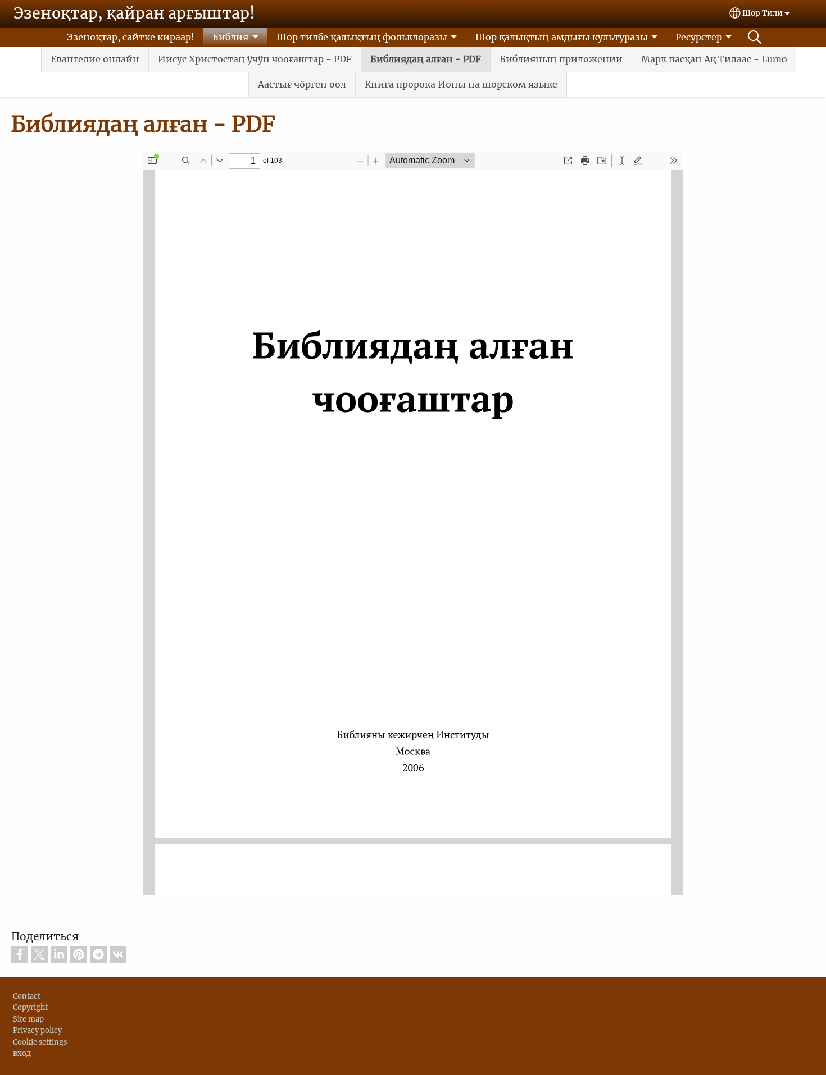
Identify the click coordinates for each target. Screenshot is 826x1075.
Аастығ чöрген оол (302, 84)
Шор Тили (762, 13)
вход (22, 1053)
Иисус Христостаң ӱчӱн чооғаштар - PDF (255, 59)
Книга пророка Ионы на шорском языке (461, 84)
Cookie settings (40, 1041)
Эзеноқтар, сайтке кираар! (130, 37)
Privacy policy (37, 1030)
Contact (26, 995)
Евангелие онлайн (95, 59)
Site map (28, 1018)
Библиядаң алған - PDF (425, 59)
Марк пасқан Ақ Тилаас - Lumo (714, 59)
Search (754, 37)
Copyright (30, 1007)
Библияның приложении (561, 59)
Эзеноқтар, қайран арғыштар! (134, 13)
